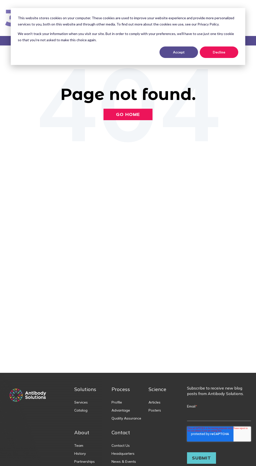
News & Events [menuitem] (124, 461)
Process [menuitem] (121, 389)
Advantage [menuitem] (121, 410)
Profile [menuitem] (117, 402)
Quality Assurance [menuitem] (126, 418)
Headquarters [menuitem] (123, 453)
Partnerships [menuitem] (84, 461)
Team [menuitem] (78, 445)
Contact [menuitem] (121, 432)
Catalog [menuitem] (81, 410)
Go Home (128, 114)
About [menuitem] (81, 432)
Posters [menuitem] (154, 410)
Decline (219, 52)
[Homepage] (27, 395)
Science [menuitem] (157, 389)
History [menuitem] (80, 453)
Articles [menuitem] (154, 402)
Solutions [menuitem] (85, 389)
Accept (179, 52)
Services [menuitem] (81, 402)
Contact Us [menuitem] (121, 445)
